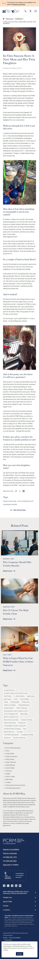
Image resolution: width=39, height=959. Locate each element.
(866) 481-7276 (11, 857)
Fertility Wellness (10, 765)
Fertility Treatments (21, 708)
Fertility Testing (9, 759)
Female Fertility (9, 753)
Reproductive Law (9, 731)
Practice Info (22, 723)
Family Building (24, 699)
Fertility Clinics (26, 702)
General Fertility (9, 768)
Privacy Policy (8, 940)
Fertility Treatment (10, 762)
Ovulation (8, 782)
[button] (3, 3)
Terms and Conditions (14, 937)
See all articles (19, 510)
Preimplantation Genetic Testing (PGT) (15, 726)
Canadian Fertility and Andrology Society (16, 693)
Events (16, 699)
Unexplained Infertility (10, 504)
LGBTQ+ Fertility (10, 776)
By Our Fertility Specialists (13, 748)
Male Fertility (24, 714)
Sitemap (5, 937)
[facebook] (16, 491)
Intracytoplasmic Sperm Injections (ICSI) (16, 711)
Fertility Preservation (11, 756)
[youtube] (20, 886)
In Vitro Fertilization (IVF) (25, 501)
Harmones (8, 771)
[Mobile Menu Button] (35, 11)
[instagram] (12, 886)
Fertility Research (9, 708)
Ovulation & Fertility (26, 720)
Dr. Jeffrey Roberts (19, 696)
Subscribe (6, 865)
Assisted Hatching (9, 690)
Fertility (6, 702)
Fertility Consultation (10, 705)
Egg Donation (31, 696)
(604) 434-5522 (11, 861)
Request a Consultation (11, 849)
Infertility (7, 773)
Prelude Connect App (18, 4)
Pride (24, 729)
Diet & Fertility (8, 696)
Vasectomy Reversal (19, 737)
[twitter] (19, 491)
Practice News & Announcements (15, 785)
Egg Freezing (7, 699)
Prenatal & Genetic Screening (12, 729)
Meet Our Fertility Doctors (11, 717)
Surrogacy (20, 731)
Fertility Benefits (14, 702)
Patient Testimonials (9, 501)
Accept (19, 954)
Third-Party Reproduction (11, 734)
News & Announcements (11, 720)
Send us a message (10, 853)
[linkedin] (23, 491)
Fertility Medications (24, 705)
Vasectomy (7, 737)
